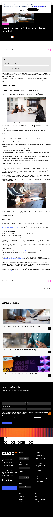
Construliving (21, 496)
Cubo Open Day (39, 466)
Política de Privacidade (37, 417)
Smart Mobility (38, 501)
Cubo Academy (39, 473)
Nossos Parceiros (23, 477)
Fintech (36, 503)
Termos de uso (39, 481)
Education (21, 499)
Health (36, 495)
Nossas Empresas (23, 467)
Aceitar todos (32, 9)
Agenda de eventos (40, 455)
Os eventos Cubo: (40, 461)
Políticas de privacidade (41, 479)
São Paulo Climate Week (41, 465)
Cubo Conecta (39, 463)
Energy (20, 503)
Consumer (21, 498)
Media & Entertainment (40, 499)
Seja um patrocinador (40, 458)
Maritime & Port (38, 498)
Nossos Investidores (24, 486)
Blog (37, 476)
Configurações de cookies (22, 9)
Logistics (20, 501)
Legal (36, 496)
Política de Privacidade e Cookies (39, 6)
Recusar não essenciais (43, 9)
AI (19, 495)
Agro (20, 493)
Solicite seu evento (39, 456)
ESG (36, 493)
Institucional (39, 470)
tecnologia (5, 24)
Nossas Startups (23, 458)
